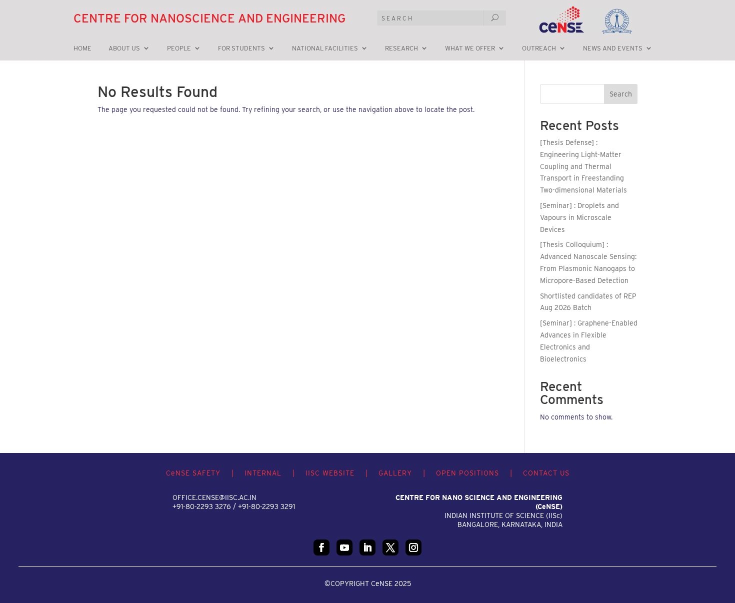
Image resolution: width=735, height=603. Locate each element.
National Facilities (325, 48)
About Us (124, 48)
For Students (241, 48)
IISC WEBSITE (330, 473)
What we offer (470, 48)
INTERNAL (263, 473)
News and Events (612, 48)
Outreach (539, 48)
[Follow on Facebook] (322, 548)
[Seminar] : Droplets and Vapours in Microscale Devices (579, 218)
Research (401, 48)
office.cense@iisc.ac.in (214, 498)
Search (621, 94)
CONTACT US (546, 473)
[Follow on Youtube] (344, 548)
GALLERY (395, 473)
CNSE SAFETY (193, 473)
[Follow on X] (390, 548)
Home (83, 48)
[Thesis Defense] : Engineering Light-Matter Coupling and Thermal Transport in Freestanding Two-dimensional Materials (583, 166)
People (179, 48)
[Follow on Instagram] (414, 548)
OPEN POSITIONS (467, 473)
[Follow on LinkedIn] (368, 548)
